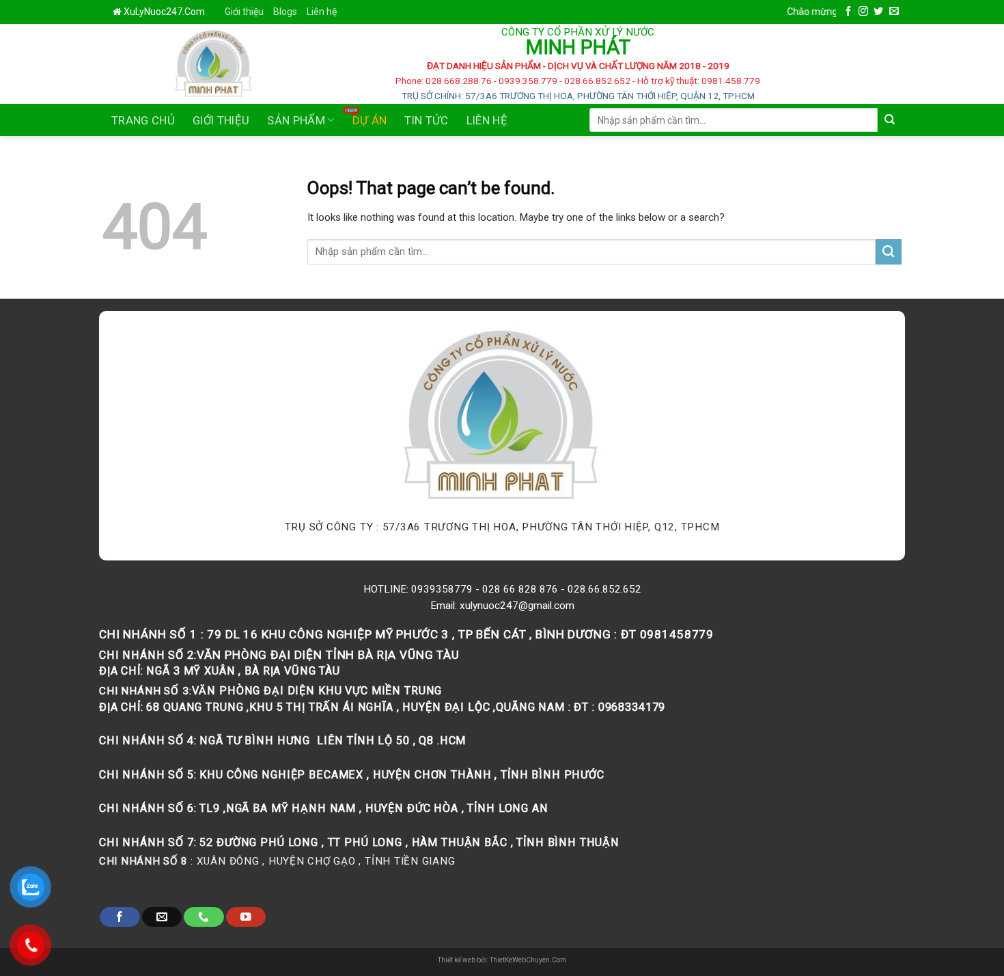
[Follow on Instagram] (863, 11)
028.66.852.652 (604, 589)
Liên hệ (322, 11)
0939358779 (442, 589)
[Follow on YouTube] (246, 917)
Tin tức (426, 120)
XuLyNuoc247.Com (164, 11)
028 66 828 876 (520, 589)
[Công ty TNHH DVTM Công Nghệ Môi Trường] (178, 64)
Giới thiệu (244, 11)
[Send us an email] (894, 11)
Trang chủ (143, 120)
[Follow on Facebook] (848, 11)
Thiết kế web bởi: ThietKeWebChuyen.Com (502, 960)
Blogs (285, 11)
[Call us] (203, 917)
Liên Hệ (486, 120)
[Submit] (890, 120)
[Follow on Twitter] (878, 11)
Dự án (369, 120)
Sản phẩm (296, 120)
